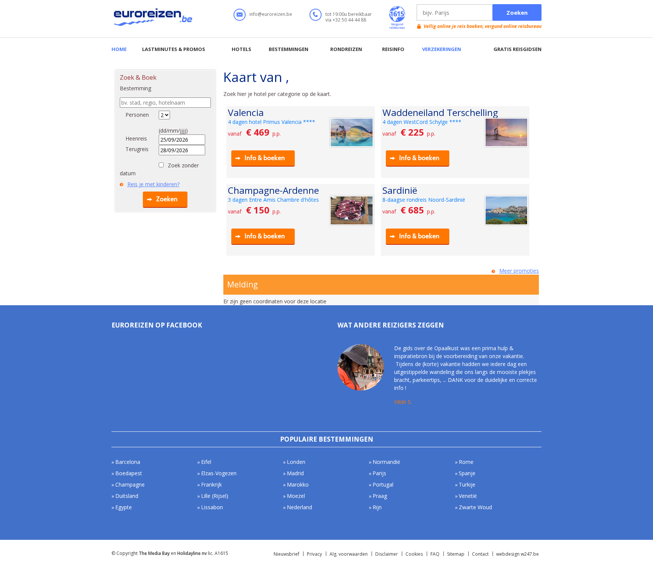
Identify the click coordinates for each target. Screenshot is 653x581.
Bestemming (135, 88)
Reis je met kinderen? (153, 184)
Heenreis (136, 138)
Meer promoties (519, 270)
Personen (137, 114)
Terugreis (137, 149)
